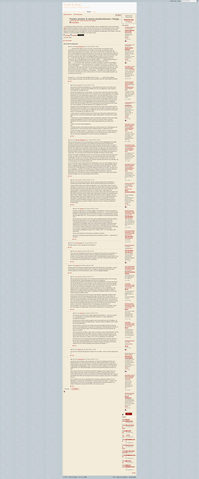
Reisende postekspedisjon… (130, 466)
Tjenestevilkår (132, 477)
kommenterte (128, 211)
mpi (75, 20)
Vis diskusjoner (75, 22)
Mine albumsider (130, 451)
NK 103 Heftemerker (129, 378)
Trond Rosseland (129, 102)
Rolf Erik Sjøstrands (129, 84)
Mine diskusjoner (78, 14)
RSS (64, 391)
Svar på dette (68, 40)
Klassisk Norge (130, 425)
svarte (132, 66)
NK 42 (126, 289)
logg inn (130, 21)
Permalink (69, 46)
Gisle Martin (127, 66)
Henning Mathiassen (81, 140)
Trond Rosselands (129, 67)
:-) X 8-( (128, 435)
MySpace (67, 35)
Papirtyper (128, 460)
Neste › (76, 389)
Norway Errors (130, 445)
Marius (82, 208)
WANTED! (128, 431)
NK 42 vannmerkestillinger (129, 86)
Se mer (126, 37)
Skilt (114, 477)
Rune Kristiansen (80, 46)
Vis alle (133, 472)
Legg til (119, 14)
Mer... (128, 413)
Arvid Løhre (81, 359)
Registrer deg (173, 1)
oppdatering (132, 69)
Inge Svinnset (128, 145)
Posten (94, 20)
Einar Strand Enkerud (130, 230)
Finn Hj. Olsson (128, 44)
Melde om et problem (122, 477)
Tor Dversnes (79, 243)
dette (65, 28)
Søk (197, 1)
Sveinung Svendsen (129, 27)
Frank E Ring (72, 4)
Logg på (179, 1)
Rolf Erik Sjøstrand (129, 82)
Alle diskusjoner (68, 14)
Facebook (74, 35)
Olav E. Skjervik (128, 354)
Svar (70, 81)
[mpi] (66, 21)
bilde (133, 213)
